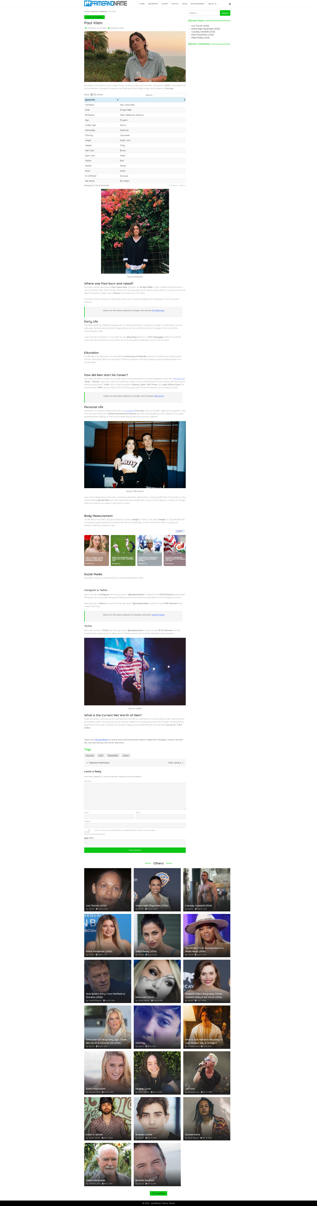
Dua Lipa (90, 755)
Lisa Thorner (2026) (200, 26)
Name (86, 812)
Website (87, 821)
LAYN (101, 755)
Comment (88, 781)
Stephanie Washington (99, 762)
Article (175, 4)
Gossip (165, 4)
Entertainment (198, 4)
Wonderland (179, 378)
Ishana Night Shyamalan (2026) (205, 28)
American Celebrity (98, 11)
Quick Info (90, 100)
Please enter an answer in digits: (94, 833)
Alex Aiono (159, 396)
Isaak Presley (158, 615)
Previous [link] (174, 185)
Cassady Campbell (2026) (203, 31)
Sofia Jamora (174, 762)
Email (138, 812)
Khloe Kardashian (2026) (202, 34)
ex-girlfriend (129, 410)
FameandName (101, 739)
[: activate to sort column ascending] (152, 99)
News (184, 4)
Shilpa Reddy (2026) (200, 37)
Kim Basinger (158, 310)
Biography (153, 4)
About (211, 4)
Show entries (93, 94)
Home (142, 4)
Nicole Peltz (113, 755)
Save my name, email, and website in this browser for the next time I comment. (125, 830)
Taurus (126, 755)
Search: (149, 95)
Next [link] (182, 185)
